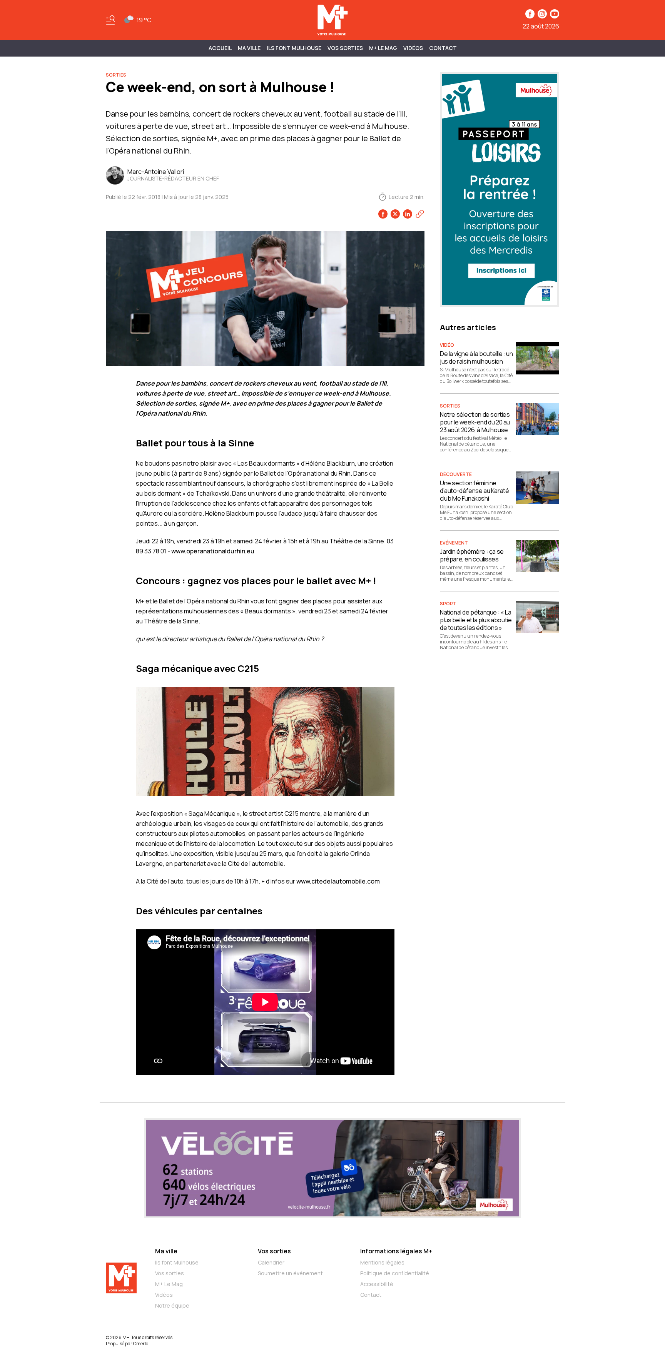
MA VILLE (249, 48)
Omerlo (140, 1343)
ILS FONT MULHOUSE (294, 48)
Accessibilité (376, 1284)
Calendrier (271, 1262)
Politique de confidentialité (394, 1273)
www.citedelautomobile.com (338, 881)
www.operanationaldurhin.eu (212, 551)
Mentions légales (382, 1262)
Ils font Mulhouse (177, 1262)
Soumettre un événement (290, 1273)
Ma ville (166, 1251)
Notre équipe (172, 1305)
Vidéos (413, 48)
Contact (443, 48)
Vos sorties (345, 48)
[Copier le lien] (419, 214)
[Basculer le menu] (110, 20)
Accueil (220, 48)
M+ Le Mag (383, 48)
